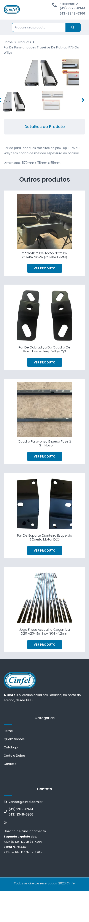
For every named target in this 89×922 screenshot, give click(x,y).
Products (24, 42)
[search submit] (73, 27)
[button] (83, 100)
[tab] (44, 127)
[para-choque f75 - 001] (41, 73)
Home (8, 42)
